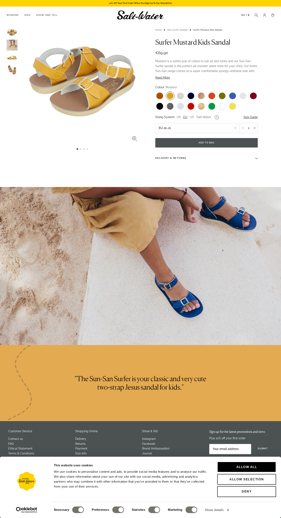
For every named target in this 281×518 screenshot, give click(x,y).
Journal (147, 453)
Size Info (81, 453)
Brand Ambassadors (156, 448)
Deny (247, 491)
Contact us (15, 438)
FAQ (11, 443)
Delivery (80, 438)
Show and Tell (47, 15)
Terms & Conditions (21, 453)
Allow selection (246, 479)
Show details (214, 510)
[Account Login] (264, 15)
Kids (27, 15)
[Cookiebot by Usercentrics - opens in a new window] (27, 510)
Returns (80, 443)
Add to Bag (207, 142)
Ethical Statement (20, 448)
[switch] (118, 509)
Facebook (148, 443)
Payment (81, 448)
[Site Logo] (140, 15)
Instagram (149, 438)
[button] (77, 149)
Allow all (246, 467)
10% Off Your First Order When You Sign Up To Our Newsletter (140, 3)
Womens (13, 15)
